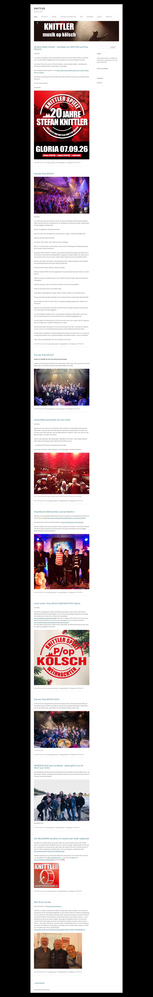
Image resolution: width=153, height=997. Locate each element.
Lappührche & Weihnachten (68, 17)
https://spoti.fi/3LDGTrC (54, 857)
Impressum (109, 17)
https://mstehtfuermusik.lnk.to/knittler (45, 618)
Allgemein (70, 162)
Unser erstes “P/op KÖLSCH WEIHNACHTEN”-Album (57, 603)
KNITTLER (39, 8)
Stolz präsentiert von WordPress (42, 989)
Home (35, 17)
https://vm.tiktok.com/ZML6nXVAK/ (44, 860)
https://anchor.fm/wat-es (54, 906)
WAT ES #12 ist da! (42, 902)
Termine (54, 17)
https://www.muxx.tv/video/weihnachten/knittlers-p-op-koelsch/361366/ (64, 518)
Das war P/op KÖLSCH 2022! (47, 699)
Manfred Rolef (60, 162)
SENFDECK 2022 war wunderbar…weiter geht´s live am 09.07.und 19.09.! (58, 766)
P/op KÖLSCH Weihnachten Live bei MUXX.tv (54, 511)
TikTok (73, 857)
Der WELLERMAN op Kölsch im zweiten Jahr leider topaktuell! (61, 838)
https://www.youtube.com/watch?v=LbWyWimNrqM (49, 851)
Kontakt (99, 17)
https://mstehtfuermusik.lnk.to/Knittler (72, 522)
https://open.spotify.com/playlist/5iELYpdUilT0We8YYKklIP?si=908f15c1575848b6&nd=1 (59, 929)
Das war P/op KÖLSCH (44, 173)
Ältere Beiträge (39, 983)
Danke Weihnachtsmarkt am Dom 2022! (52, 419)
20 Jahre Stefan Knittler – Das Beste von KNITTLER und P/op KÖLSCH (61, 48)
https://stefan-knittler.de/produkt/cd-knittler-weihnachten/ (51, 622)
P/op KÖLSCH (44, 17)
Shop (81, 17)
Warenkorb (90, 17)
